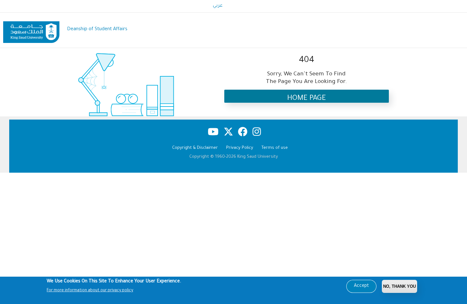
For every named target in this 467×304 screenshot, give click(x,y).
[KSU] (31, 30)
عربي (218, 6)
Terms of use (274, 148)
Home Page (306, 99)
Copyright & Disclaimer (195, 148)
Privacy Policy (239, 148)
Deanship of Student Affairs (97, 29)
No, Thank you (399, 286)
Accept (361, 286)
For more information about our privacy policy (90, 290)
